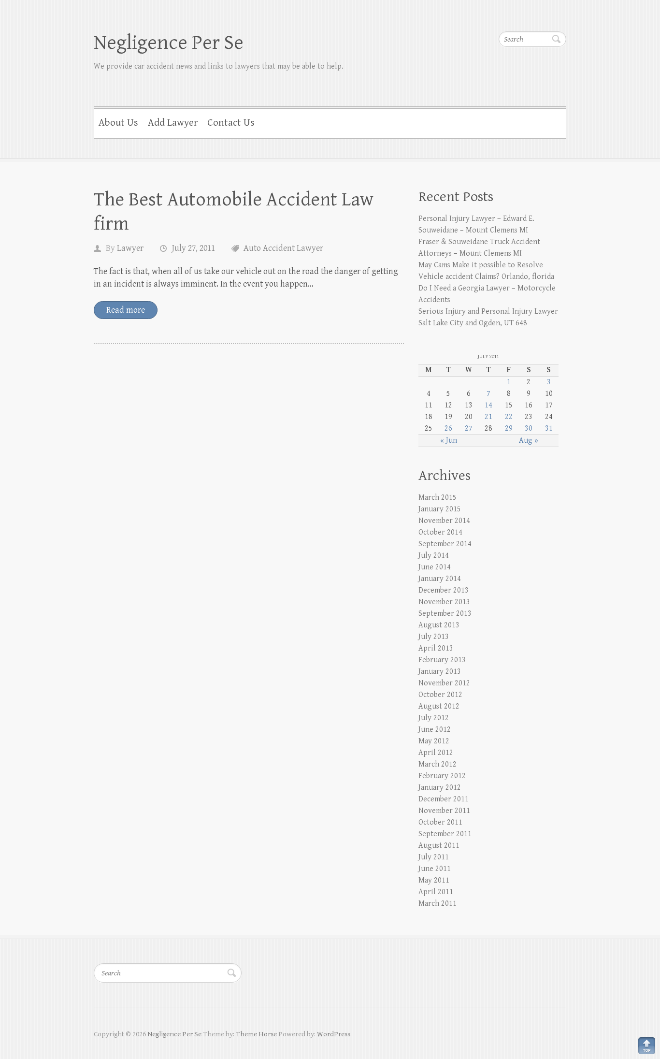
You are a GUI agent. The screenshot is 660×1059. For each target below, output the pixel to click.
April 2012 (435, 752)
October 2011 (440, 822)
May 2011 (433, 880)
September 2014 (445, 544)
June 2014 (434, 567)
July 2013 (433, 636)
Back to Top (646, 1045)
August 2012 (438, 706)
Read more (125, 310)
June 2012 (434, 729)
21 (488, 416)
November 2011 (444, 810)
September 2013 (445, 613)
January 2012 (439, 787)
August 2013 (438, 625)
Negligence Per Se (169, 43)
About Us (118, 123)
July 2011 (433, 857)
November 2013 (444, 602)
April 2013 (435, 648)
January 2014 (439, 578)
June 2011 (434, 868)
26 (448, 428)
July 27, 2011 (193, 248)
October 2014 (440, 532)
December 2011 (443, 799)
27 (469, 428)
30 (528, 428)
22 (509, 416)
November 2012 (444, 683)
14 (488, 405)
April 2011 (435, 892)
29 (509, 428)
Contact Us (231, 123)
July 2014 (433, 555)
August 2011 (438, 845)
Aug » (528, 440)
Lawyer (130, 248)
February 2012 (442, 776)
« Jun (448, 440)
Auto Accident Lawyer (283, 248)
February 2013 (442, 660)
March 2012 (437, 764)
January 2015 (439, 509)
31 (549, 428)
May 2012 (433, 741)
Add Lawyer (173, 123)
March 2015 (437, 497)
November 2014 (444, 520)
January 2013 (439, 671)
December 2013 (443, 590)
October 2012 (440, 694)
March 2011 (437, 903)
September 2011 (445, 834)
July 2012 (433, 718)
